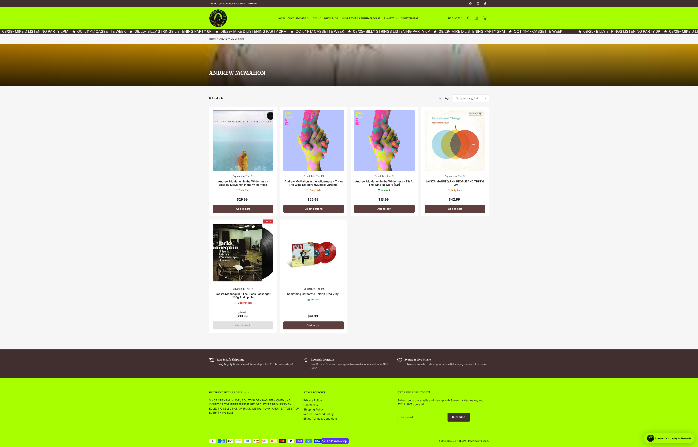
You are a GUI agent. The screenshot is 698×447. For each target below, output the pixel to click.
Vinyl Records (297, 18)
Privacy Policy (312, 400)
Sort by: (444, 98)
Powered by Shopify (478, 441)
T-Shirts (389, 18)
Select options (314, 208)
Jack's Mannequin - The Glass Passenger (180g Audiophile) (243, 295)
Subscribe (458, 416)
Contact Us (310, 405)
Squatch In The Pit (243, 176)
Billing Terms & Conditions (320, 418)
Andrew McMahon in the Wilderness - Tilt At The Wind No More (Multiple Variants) (313, 183)
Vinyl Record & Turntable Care (361, 18)
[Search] (469, 18)
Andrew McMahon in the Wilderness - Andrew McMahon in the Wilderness (243, 183)
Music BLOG (331, 18)
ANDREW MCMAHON (231, 38)
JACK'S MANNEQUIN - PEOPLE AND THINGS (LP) (455, 183)
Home (212, 38)
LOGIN (281, 18)
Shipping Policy (313, 409)
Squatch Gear (409, 18)
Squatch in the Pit (384, 176)
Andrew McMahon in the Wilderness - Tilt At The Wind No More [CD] (384, 183)
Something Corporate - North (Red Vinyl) (313, 294)
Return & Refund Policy (318, 414)
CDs (315, 18)
